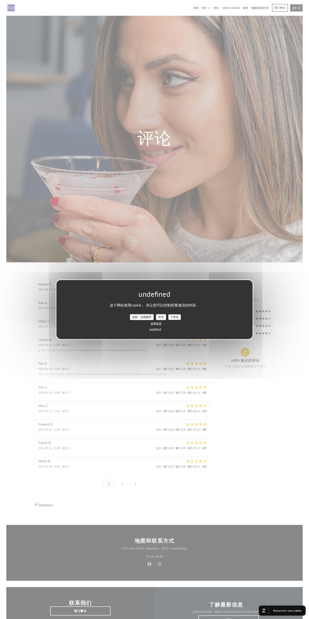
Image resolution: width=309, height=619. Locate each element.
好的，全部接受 (141, 317)
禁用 (161, 317)
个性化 (174, 317)
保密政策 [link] (156, 323)
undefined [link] (155, 329)
